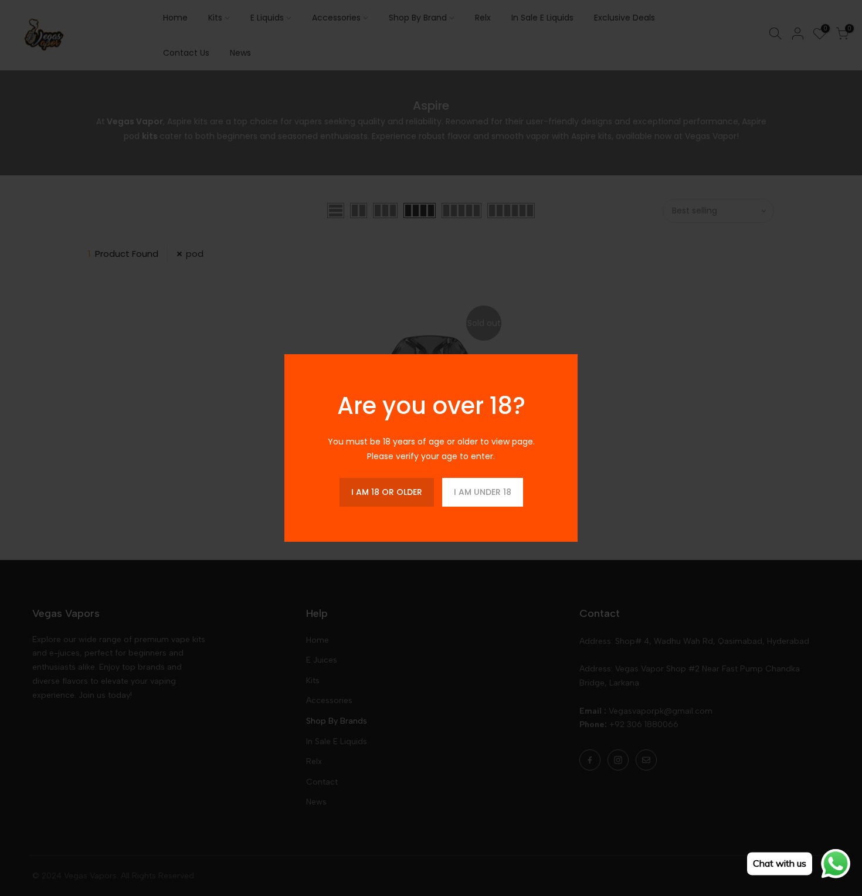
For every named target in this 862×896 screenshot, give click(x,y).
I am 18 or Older (386, 492)
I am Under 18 (482, 492)
